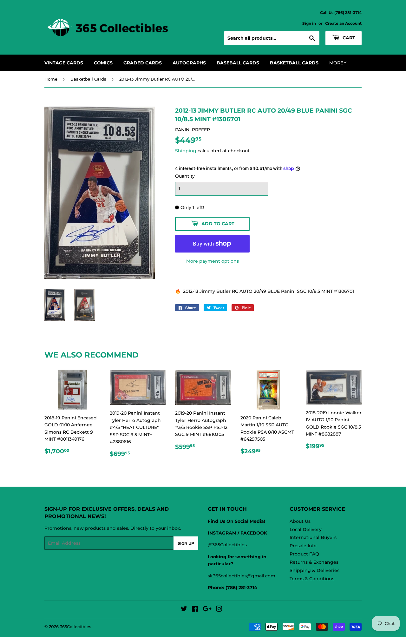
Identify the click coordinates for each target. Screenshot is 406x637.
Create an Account (343, 23)
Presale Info (303, 545)
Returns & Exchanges (314, 562)
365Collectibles (75, 626)
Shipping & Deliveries (314, 570)
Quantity (185, 176)
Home (50, 79)
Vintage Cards (63, 63)
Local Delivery (306, 529)
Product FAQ (304, 554)
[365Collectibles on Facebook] (195, 610)
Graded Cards (142, 63)
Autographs (189, 63)
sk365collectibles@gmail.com (241, 576)
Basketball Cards (294, 63)
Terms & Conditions (312, 578)
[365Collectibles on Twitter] (184, 610)
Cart (348, 38)
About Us (300, 521)
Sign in (309, 23)
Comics (103, 63)
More (336, 63)
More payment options (212, 261)
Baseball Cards (238, 63)
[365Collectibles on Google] (207, 610)
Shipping (185, 151)
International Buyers (313, 537)
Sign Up (186, 543)
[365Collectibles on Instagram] (219, 610)
